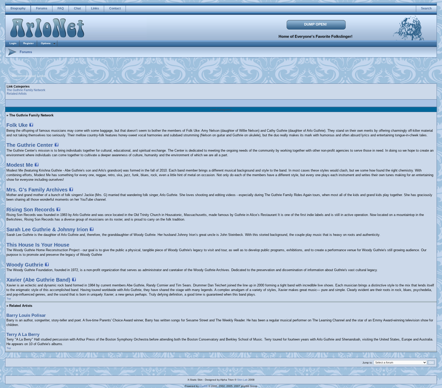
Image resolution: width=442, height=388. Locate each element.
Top (9, 298)
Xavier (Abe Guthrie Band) (38, 280)
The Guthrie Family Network (26, 90)
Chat (77, 8)
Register (28, 43)
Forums (41, 8)
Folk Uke (17, 125)
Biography (18, 8)
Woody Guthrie (24, 265)
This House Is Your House (37, 245)
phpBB (204, 386)
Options (46, 43)
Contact (115, 8)
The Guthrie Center (29, 145)
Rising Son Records (30, 209)
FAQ (61, 8)
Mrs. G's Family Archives (37, 189)
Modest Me (19, 165)
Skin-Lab (242, 379)
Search (426, 8)
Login (12, 43)
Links (95, 8)
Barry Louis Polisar (26, 315)
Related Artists (17, 93)
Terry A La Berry (22, 334)
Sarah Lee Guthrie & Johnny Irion (47, 229)
